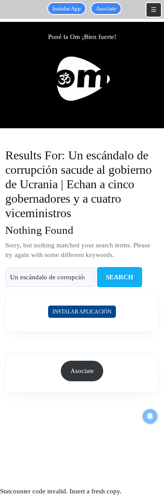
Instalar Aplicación (82, 312)
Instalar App (66, 8)
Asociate (106, 8)
